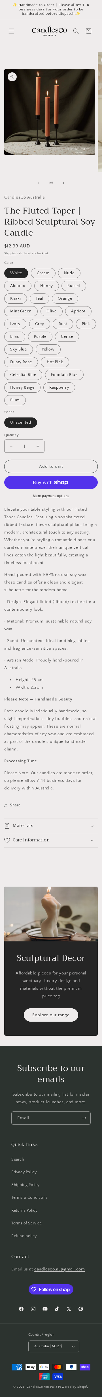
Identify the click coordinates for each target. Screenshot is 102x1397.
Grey (39, 324)
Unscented (20, 422)
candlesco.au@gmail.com (59, 1269)
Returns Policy (24, 1210)
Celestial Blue (23, 375)
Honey (46, 286)
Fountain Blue (64, 375)
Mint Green (21, 311)
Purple (40, 336)
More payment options (51, 496)
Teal (39, 298)
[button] (11, 31)
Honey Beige (22, 387)
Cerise (67, 336)
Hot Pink (55, 362)
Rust (63, 324)
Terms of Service (26, 1223)
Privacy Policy (24, 1172)
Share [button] (15, 805)
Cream (43, 273)
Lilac (14, 336)
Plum (15, 400)
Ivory (15, 324)
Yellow (48, 349)
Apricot (78, 311)
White (16, 273)
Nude (69, 273)
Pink (86, 324)
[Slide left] (38, 183)
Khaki (15, 298)
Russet (73, 286)
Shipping (10, 253)
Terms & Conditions (29, 1197)
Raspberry (59, 387)
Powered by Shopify (73, 1387)
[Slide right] (63, 183)
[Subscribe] (84, 1118)
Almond (18, 286)
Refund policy (24, 1236)
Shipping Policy (25, 1185)
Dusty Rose (21, 362)
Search (17, 1159)
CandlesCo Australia (42, 1387)
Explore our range (51, 1015)
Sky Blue (18, 349)
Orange (65, 298)
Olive (51, 311)
